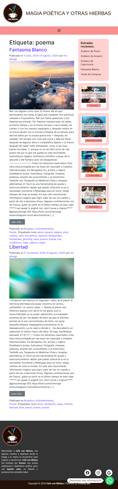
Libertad (18, 247)
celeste (13, 235)
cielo (21, 235)
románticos (15, 242)
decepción (50, 404)
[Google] (109, 473)
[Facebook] (87, 473)
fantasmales (55, 235)
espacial (42, 235)
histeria (68, 404)
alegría (58, 232)
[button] (59, 30)
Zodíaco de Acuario (91, 56)
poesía (52, 239)
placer (28, 407)
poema (43, 239)
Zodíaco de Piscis (90, 51)
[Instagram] (98, 473)
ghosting (27, 239)
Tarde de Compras (91, 74)
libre (21, 407)
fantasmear (15, 239)
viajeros (33, 242)
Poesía (13, 232)
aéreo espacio (45, 232)
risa (59, 239)
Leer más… (18, 221)
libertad (13, 407)
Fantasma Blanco (28, 50)
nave (36, 239)
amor (65, 232)
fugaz (60, 404)
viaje (25, 242)
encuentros (31, 235)
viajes (42, 242)
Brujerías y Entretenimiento (39, 228)
